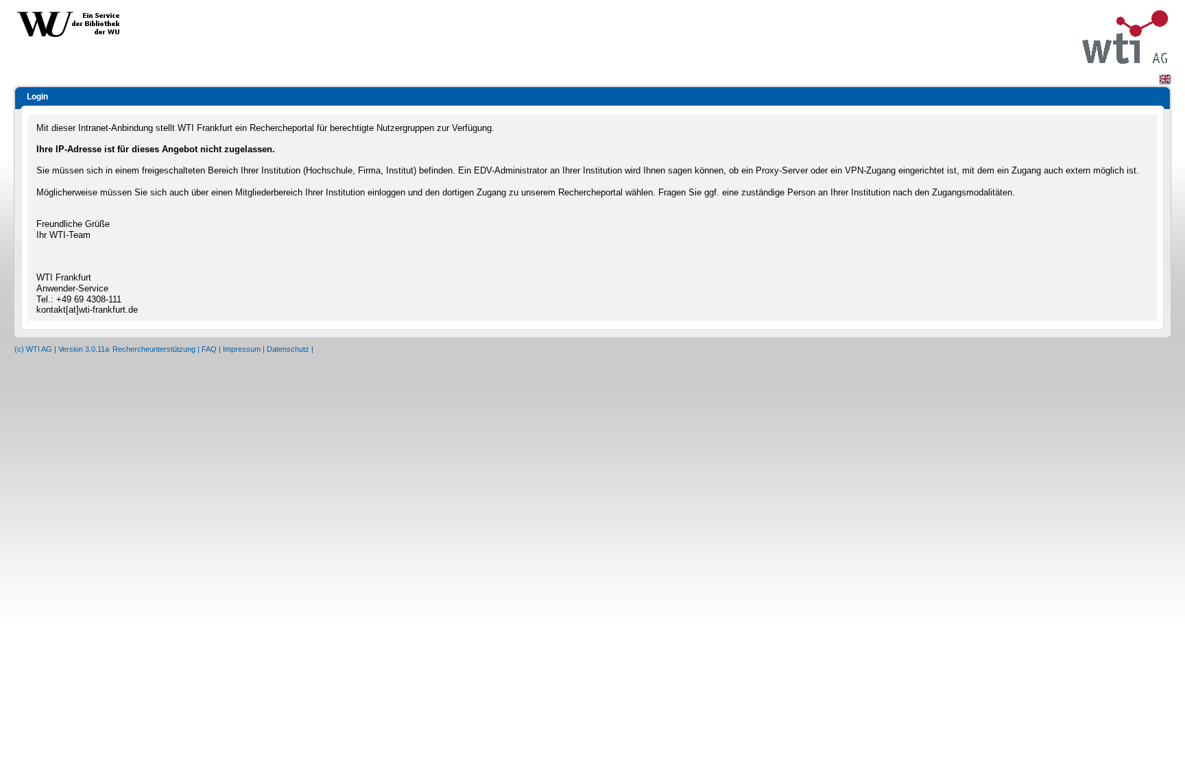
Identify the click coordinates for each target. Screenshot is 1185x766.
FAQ (209, 349)
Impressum (242, 349)
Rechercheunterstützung (153, 349)
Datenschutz (288, 349)
